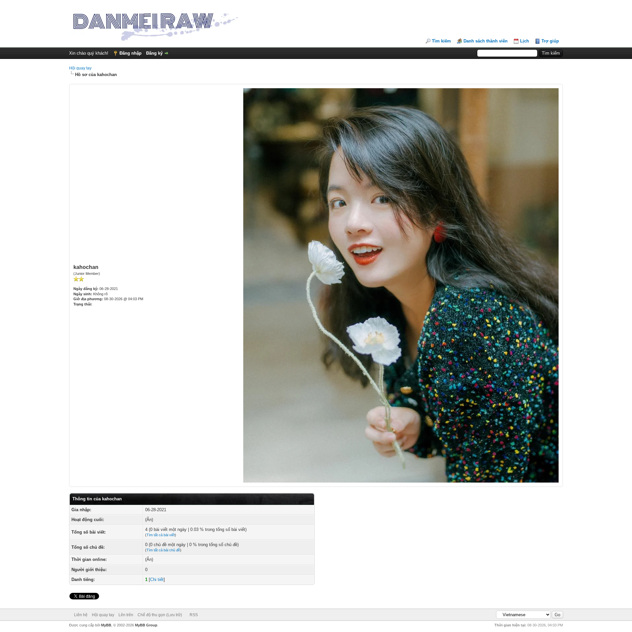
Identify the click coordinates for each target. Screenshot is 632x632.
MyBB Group (146, 625)
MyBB (106, 625)
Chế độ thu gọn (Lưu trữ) (160, 615)
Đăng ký (154, 53)
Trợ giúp (550, 41)
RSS (194, 615)
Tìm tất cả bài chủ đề (163, 550)
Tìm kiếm (441, 41)
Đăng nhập (130, 53)
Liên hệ (81, 615)
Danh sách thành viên (485, 41)
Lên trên (125, 615)
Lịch (524, 41)
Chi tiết (157, 579)
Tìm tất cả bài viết (160, 535)
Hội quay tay (80, 68)
